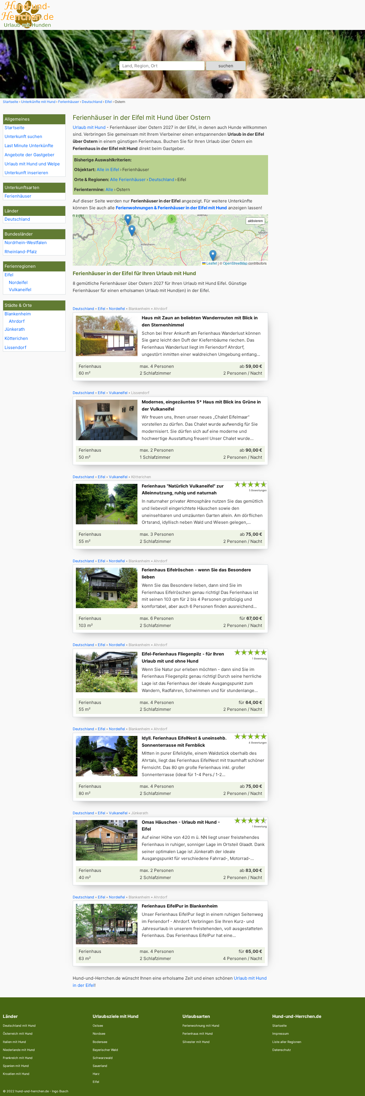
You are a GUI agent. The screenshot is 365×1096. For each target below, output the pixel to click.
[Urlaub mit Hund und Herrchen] (27, 27)
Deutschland (17, 219)
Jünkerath (15, 329)
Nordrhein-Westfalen (26, 242)
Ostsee (98, 1026)
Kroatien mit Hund (16, 1074)
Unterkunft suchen (23, 136)
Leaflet (211, 263)
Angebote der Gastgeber (29, 154)
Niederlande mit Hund (19, 1050)
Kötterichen (16, 338)
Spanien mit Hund (16, 1066)
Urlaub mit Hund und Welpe (32, 164)
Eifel (9, 274)
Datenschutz (281, 1050)
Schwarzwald (103, 1058)
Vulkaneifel (20, 289)
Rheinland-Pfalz (21, 251)
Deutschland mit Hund (19, 1026)
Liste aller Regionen (286, 1042)
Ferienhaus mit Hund (197, 1034)
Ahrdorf (17, 321)
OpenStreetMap (235, 263)
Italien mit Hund (14, 1042)
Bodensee (100, 1042)
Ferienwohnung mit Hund (200, 1026)
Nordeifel (18, 282)
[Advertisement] (319, 199)
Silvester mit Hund (196, 1042)
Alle (109, 189)
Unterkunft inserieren (26, 172)
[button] (212, 255)
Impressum (280, 1034)
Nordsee (99, 1034)
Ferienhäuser (18, 196)
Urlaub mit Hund (89, 127)
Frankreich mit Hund (18, 1058)
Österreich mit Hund (18, 1034)
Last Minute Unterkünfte (29, 145)
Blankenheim (18, 313)
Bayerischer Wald (105, 1050)
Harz (96, 1074)
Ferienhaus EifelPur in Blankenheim (180, 906)
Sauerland (100, 1066)
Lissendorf (15, 347)
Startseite (15, 127)
